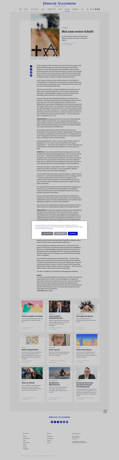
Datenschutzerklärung (47, 228)
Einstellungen (60, 233)
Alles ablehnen (47, 233)
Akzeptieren (73, 233)
